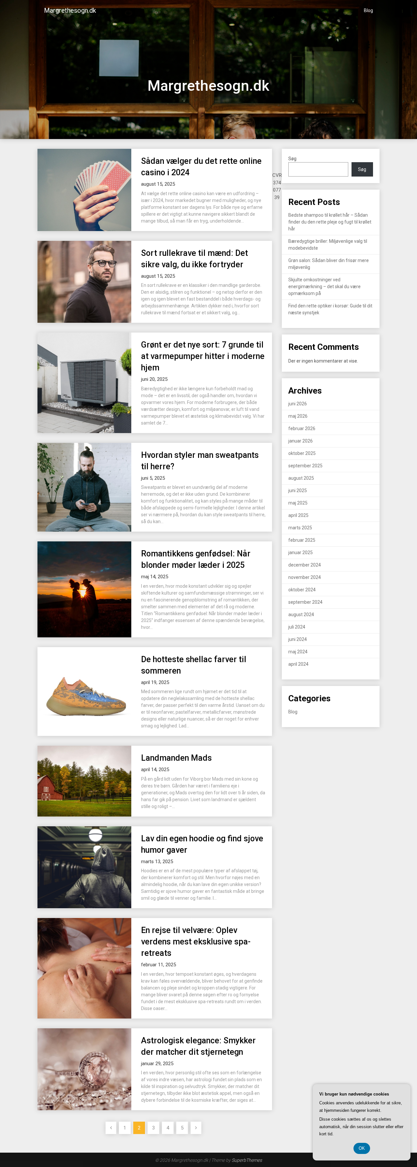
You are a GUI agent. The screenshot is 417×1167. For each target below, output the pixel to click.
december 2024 (304, 565)
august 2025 (301, 478)
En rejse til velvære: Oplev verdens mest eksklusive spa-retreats (196, 942)
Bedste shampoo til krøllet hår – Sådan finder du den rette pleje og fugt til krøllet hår (329, 221)
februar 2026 (301, 428)
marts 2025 (300, 527)
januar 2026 (300, 440)
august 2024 (301, 614)
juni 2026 (297, 403)
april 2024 (298, 664)
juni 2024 (297, 639)
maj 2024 (298, 651)
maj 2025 (298, 503)
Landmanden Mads (176, 758)
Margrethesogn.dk (70, 10)
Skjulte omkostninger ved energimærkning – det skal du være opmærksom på (324, 286)
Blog (368, 10)
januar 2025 (300, 552)
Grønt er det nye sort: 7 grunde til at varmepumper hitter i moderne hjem (203, 356)
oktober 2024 (302, 589)
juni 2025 (297, 490)
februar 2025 (301, 540)
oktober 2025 (302, 453)
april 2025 (298, 515)
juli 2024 (296, 627)
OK (362, 1148)
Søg (292, 158)
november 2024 (304, 577)
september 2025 (305, 465)
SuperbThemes (247, 1160)
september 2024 (305, 602)
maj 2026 (298, 416)
